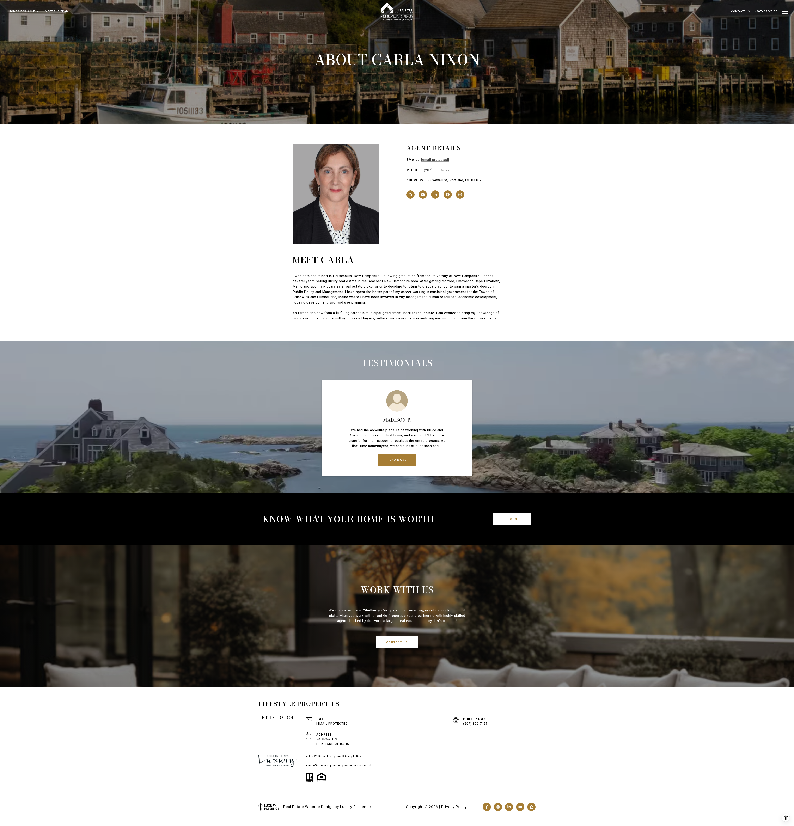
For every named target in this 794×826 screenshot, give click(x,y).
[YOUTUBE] (423, 194)
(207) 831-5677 (437, 170)
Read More (397, 459)
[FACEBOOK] (487, 807)
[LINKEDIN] (435, 194)
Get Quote (512, 519)
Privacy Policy (454, 806)
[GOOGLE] (448, 194)
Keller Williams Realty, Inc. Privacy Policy (333, 756)
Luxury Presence (355, 806)
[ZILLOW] (410, 194)
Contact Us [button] (397, 642)
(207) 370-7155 (475, 723)
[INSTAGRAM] (460, 194)
